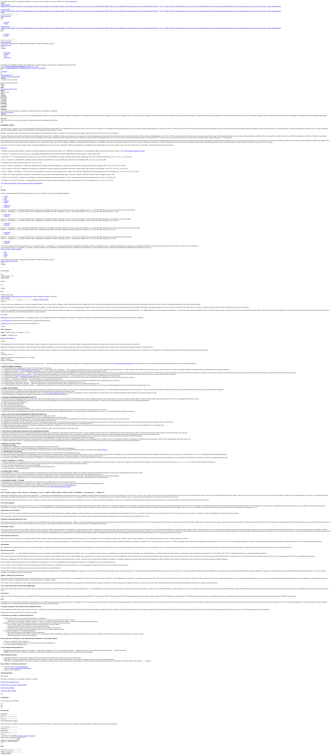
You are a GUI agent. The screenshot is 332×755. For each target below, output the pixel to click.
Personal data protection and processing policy (19, 296)
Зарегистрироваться (12, 740)
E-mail (2, 728)
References (7, 57)
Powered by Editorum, (43, 296)
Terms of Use (73, 1)
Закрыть (3, 740)
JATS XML (14, 261)
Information (7, 52)
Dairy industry (263, 6)
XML (5, 253)
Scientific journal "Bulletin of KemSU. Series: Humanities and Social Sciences (22, 6)
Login (35, 299)
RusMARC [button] (19, 249)
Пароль (3, 751)
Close (2, 277)
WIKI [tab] (5, 202)
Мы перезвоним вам (6, 673)
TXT (5, 256)
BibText (3, 249)
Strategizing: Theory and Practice (184, 6)
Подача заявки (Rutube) (7, 688)
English (6, 23)
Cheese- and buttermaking (274, 6)
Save (7, 277)
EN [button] (2, 19)
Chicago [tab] (6, 201)
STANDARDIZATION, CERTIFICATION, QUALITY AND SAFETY (26, 68)
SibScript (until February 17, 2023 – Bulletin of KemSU (159, 6)
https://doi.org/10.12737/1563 (9, 89)
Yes (2, 705)
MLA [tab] (5, 198)
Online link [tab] (7, 205)
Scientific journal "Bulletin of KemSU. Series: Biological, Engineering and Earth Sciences (119, 6)
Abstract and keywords (7, 112)
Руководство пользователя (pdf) (10, 682)
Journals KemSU (5, 5)
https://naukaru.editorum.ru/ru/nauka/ (123, 363)
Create (7, 298)
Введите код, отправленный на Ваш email (13, 737)
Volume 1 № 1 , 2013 (32, 66)
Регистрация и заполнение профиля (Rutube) (14, 685)
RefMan (13, 249)
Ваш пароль (4, 730)
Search (2, 12)
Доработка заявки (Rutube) (8, 690)
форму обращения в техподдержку (21, 668)
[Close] (1, 186)
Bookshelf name (5, 276)
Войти (9, 753)
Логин (2, 749)
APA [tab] (5, 199)
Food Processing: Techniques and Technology (246, 6)
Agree (2, 3)
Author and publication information (10, 76)
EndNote (7, 249)
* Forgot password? (43, 299)
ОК (18, 739)
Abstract (6, 54)
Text (5, 56)
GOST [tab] (6, 196)
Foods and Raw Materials (201, 6)
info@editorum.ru (10, 338)
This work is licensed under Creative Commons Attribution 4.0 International (21, 183)
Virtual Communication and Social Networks (220, 6)
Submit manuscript (6, 16)
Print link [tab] (6, 207)
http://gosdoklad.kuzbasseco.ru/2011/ (135, 151)
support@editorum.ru (22, 666)
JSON (6, 255)
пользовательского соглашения (26, 735)
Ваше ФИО (4, 714)
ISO (5, 252)
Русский (6, 22)
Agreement (4, 296)
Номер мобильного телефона (9, 721)
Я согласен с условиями (9, 735)
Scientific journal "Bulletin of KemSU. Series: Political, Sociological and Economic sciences (69, 6)
